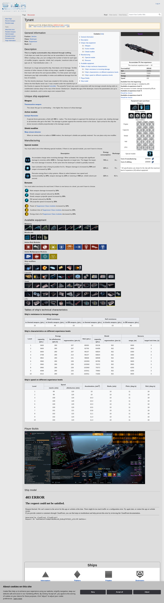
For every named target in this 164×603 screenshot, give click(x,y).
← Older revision (37, 26)
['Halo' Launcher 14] (45, 227)
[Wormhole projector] (37, 247)
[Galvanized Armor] (103, 294)
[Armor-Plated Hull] (61, 294)
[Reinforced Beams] (28, 294)
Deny (93, 592)
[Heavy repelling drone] (39, 237)
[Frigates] (108, 574)
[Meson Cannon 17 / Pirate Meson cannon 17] (37, 227)
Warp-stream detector (33, 132)
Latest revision (47, 26)
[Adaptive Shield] (94, 285)
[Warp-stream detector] (111, 285)
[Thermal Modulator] (53, 285)
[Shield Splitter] (78, 285)
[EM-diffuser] (61, 285)
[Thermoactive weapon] (94, 227)
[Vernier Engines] (53, 268)
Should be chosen (126, 93)
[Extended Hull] (118, 294)
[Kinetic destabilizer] (94, 303)
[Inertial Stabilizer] (78, 268)
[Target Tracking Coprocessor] (78, 303)
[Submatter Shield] (103, 285)
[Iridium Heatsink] (70, 276)
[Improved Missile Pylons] (94, 294)
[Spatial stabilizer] (27, 168)
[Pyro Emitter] (28, 247)
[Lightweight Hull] (111, 294)
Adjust (147, 592)
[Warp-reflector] (27, 160)
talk (62, 25)
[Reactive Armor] (53, 294)
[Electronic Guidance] (45, 303)
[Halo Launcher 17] (134, 107)
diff (30, 26)
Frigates (108, 580)
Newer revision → (61, 26)
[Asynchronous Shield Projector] (28, 285)
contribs (66, 25)
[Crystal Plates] (70, 294)
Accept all (119, 592)
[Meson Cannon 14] (28, 227)
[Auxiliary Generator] (37, 268)
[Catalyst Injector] (45, 268)
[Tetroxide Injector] (61, 268)
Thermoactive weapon (33, 104)
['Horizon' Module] (61, 303)
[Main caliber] (94, 247)
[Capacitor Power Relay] (86, 276)
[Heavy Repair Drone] (33, 237)
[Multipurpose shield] (37, 285)
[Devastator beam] (78, 247)
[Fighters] (77, 574)
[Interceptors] (45, 574)
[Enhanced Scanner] (37, 303)
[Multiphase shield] (45, 256)
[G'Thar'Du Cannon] (78, 227)
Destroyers (140, 580)
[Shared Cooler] (70, 268)
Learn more (17, 599)
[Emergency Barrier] (53, 276)
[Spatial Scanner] (111, 303)
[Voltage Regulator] (28, 276)
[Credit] (152, 159)
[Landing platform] (70, 247)
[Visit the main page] (14, 7)
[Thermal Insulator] (45, 294)
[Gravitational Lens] (53, 247)
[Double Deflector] (141, 107)
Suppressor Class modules (46, 206)
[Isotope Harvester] (103, 247)
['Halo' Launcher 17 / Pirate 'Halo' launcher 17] (53, 227)
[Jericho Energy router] (27, 176)
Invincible (52, 86)
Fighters (77, 580)
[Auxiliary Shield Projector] (45, 285)
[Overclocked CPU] (28, 303)
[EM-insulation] (37, 294)
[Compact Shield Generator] (86, 285)
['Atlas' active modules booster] (111, 276)
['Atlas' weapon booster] (94, 276)
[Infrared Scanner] (70, 303)
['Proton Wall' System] (53, 303)
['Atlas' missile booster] (103, 276)
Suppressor (33, 41)
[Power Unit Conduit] (61, 276)
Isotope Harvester (31, 116)
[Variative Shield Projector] (70, 285)
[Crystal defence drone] (45, 237)
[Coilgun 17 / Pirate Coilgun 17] (70, 227)
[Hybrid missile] (86, 247)
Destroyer (33, 39)
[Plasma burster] (86, 227)
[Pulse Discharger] (45, 276)
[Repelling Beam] (53, 256)
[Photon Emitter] (61, 247)
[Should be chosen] (150, 153)
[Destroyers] (139, 574)
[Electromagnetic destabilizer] (86, 303)
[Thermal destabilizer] (103, 303)
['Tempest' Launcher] (45, 247)
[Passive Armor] (86, 294)
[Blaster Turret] (37, 256)
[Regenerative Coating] (78, 294)
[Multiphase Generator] (78, 276)
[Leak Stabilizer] (37, 276)
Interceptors (45, 580)
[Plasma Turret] (28, 256)
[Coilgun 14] (61, 227)
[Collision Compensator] (28, 268)
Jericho (33, 36)
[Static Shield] (147, 107)
